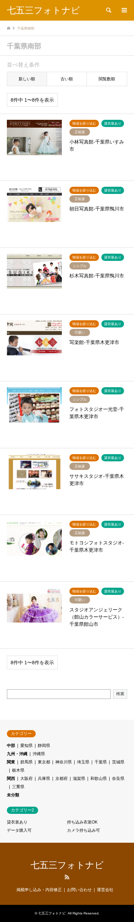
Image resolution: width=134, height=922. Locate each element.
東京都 (44, 762)
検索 (120, 693)
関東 (11, 762)
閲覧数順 (107, 79)
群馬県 (26, 762)
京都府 (61, 778)
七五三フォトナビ (67, 865)
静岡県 (44, 745)
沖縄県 (39, 753)
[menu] (123, 10)
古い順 (66, 79)
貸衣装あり (17, 822)
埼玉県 (83, 762)
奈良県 (118, 778)
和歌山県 (98, 778)
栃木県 (18, 770)
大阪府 (26, 778)
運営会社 (105, 889)
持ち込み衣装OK (82, 822)
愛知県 (26, 745)
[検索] (108, 10)
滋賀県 (79, 778)
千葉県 (100, 762)
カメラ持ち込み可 (83, 830)
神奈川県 (63, 762)
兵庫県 (44, 778)
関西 (11, 778)
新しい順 (27, 79)
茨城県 (118, 762)
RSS (67, 877)
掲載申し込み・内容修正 (39, 889)
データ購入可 (19, 830)
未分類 (13, 795)
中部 (11, 745)
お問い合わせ (79, 889)
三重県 (18, 786)
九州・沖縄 (17, 753)
